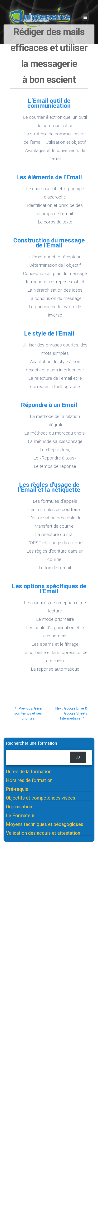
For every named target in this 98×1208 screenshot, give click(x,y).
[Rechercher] (78, 757)
